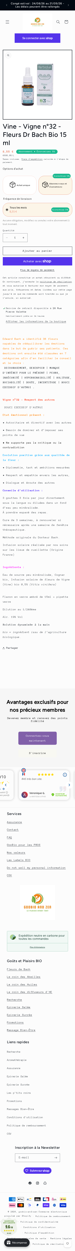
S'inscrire (37, 753)
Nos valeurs (16, 852)
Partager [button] (12, 647)
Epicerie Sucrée (19, 1014)
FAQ (9, 837)
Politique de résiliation (49, 1244)
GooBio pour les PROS (24, 844)
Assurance (14, 822)
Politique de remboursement (26, 1125)
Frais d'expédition (32, 159)
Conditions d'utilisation (25, 1117)
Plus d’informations (37, 947)
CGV (9, 875)
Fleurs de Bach (19, 969)
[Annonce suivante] (68, 5)
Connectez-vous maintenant (37, 738)
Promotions (15, 1022)
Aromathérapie (17, 1060)
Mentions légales (61, 1238)
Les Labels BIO (19, 859)
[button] (7, 22)
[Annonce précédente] (6, 5)
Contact (13, 829)
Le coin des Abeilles (24, 976)
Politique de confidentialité (39, 1222)
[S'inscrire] (56, 1157)
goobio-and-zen (28, 1212)
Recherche (14, 999)
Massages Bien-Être (20, 1109)
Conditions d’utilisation (39, 1227)
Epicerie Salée (19, 1007)
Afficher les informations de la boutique (36, 321)
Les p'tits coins (19, 1092)
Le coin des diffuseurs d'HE (29, 991)
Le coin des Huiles (22, 984)
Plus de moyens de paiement (37, 270)
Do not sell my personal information (36, 867)
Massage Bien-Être (21, 1030)
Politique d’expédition (39, 1233)
